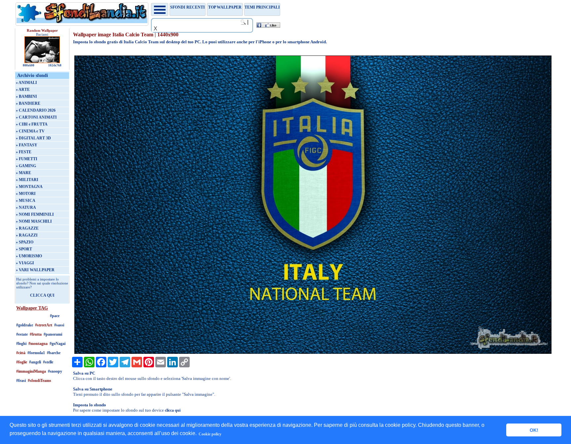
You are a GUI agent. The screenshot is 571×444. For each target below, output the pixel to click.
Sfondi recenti (187, 7)
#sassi (59, 325)
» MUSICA (25, 200)
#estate (22, 334)
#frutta (36, 334)
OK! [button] (534, 430)
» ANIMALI (26, 82)
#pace (54, 316)
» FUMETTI (26, 159)
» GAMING (26, 166)
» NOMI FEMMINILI (35, 214)
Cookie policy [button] (210, 434)
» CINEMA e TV (30, 131)
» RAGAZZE (27, 228)
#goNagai (57, 343)
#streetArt (43, 325)
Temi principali (262, 7)
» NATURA (26, 207)
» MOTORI (26, 193)
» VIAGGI (25, 263)
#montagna (38, 343)
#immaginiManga (31, 371)
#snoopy (55, 371)
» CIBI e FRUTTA (32, 124)
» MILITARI (27, 179)
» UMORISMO (29, 256)
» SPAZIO (24, 242)
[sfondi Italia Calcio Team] (313, 352)
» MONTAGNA (29, 186)
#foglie (21, 362)
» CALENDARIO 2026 (36, 110)
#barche (53, 353)
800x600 (28, 65)
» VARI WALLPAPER (35, 270)
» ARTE (23, 89)
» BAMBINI (26, 96)
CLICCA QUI (42, 295)
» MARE (23, 172)
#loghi (21, 343)
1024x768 (54, 65)
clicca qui (172, 410)
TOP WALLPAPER (225, 7)
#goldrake (24, 325)
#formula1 (36, 353)
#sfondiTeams (39, 380)
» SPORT (24, 249)
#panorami (53, 334)
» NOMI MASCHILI (34, 221)
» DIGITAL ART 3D (33, 138)
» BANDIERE (28, 103)
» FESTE (23, 152)
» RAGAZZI (27, 235)
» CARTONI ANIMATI (36, 117)
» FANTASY (26, 145)
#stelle (48, 362)
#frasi (21, 380)
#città (20, 353)
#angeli (35, 362)
